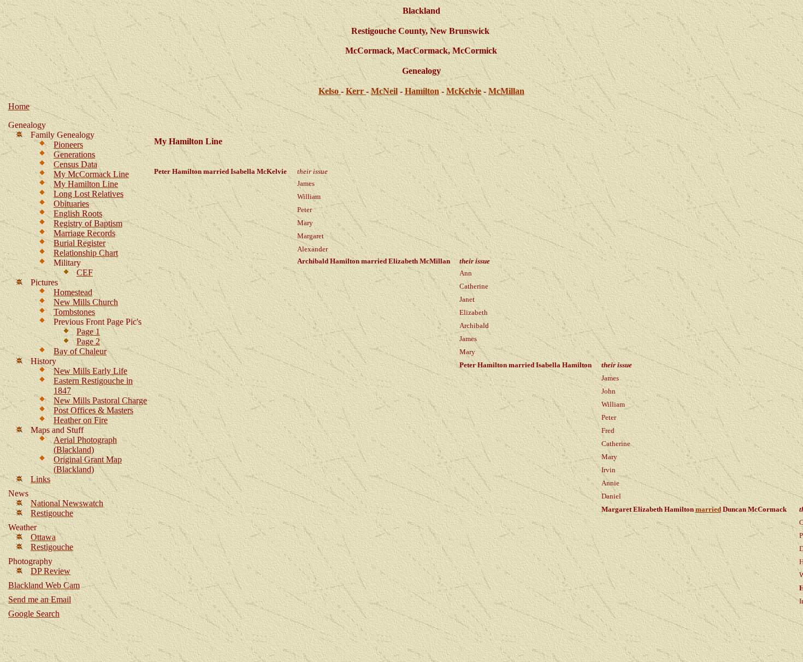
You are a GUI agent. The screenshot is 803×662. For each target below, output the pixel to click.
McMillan (506, 91)
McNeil (384, 91)
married (708, 509)
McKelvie (463, 91)
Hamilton (422, 91)
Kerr (356, 91)
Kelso (329, 91)
